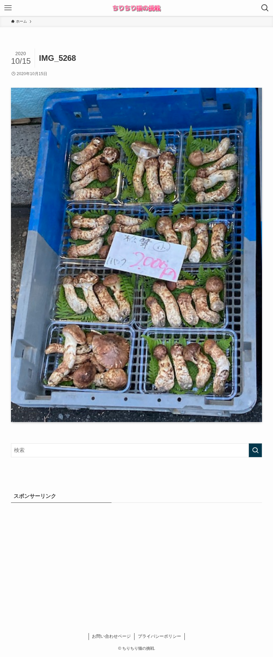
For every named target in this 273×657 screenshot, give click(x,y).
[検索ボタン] (265, 8)
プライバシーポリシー (159, 636)
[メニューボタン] (8, 8)
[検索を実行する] (255, 450)
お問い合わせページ (111, 636)
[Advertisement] (136, 557)
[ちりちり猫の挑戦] (136, 8)
